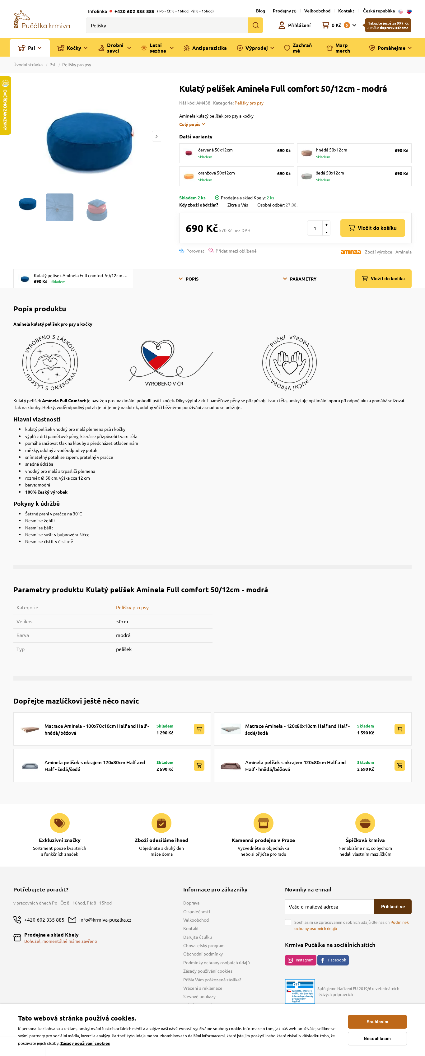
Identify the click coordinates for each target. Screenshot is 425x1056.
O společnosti (196, 911)
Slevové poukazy (199, 996)
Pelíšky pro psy (76, 64)
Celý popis (189, 124)
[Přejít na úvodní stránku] (42, 18)
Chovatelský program (204, 945)
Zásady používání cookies (207, 971)
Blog (260, 11)
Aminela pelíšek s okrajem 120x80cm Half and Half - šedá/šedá (94, 765)
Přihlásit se (393, 906)
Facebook (337, 960)
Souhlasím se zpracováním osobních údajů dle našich (351, 925)
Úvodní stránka (28, 64)
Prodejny (285, 11)
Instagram (305, 960)
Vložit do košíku (377, 228)
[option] (87, 136)
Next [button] (156, 136)
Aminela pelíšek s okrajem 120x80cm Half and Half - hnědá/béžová (295, 765)
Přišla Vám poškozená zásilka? (212, 979)
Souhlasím (377, 1021)
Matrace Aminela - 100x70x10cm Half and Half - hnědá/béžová (96, 729)
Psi (52, 64)
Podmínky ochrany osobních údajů (216, 962)
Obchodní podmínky (203, 953)
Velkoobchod (317, 11)
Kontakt (346, 11)
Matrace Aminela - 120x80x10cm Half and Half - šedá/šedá (297, 729)
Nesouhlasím (377, 1038)
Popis (192, 278)
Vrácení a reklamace (202, 988)
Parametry (303, 278)
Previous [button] (17, 136)
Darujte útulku (197, 937)
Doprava (191, 902)
